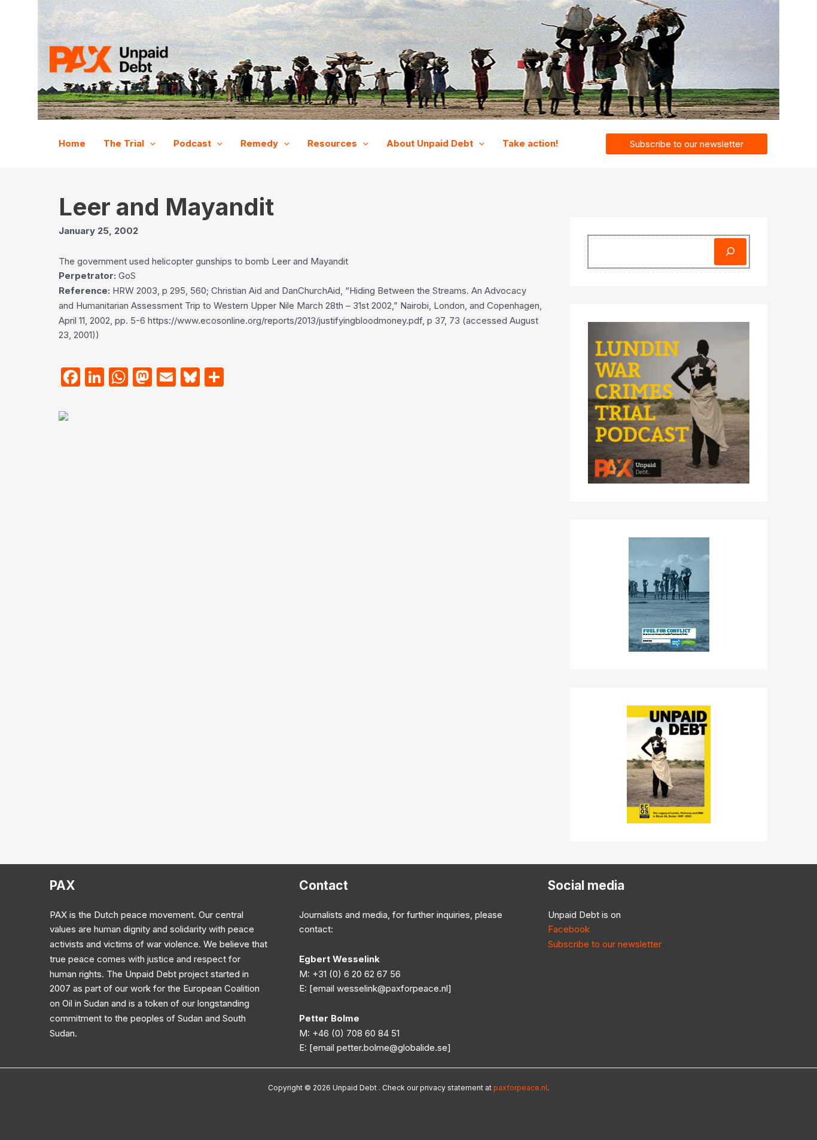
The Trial (123, 143)
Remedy (259, 143)
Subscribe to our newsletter (604, 944)
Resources (332, 143)
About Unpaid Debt (429, 143)
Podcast (192, 143)
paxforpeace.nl (520, 1087)
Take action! (530, 143)
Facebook (569, 929)
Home (72, 143)
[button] (150, 144)
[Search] (730, 251)
